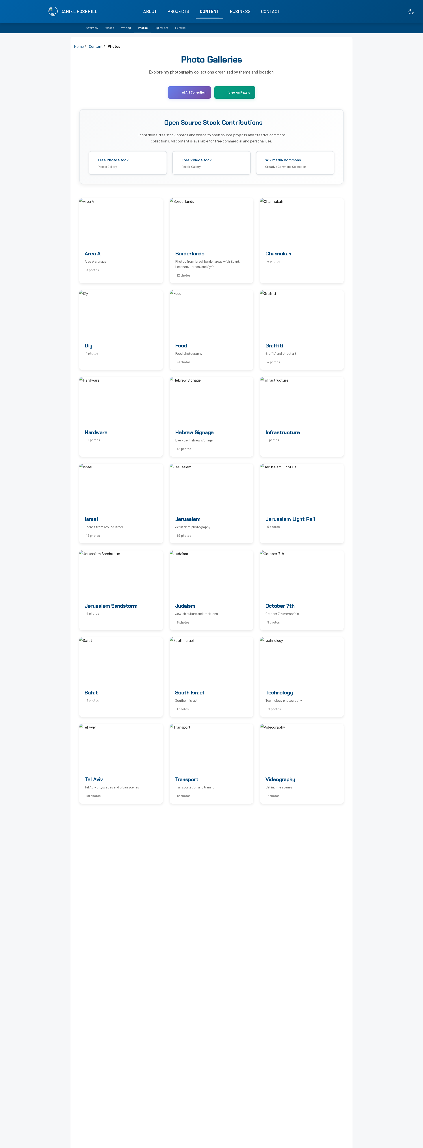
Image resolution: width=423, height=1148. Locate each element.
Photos (143, 28)
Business (240, 11)
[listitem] (392, 11)
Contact (270, 11)
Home (79, 46)
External (180, 28)
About (150, 11)
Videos (109, 28)
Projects (178, 11)
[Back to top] (410, 1140)
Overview (92, 28)
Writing (126, 28)
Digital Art (161, 28)
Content (209, 11)
